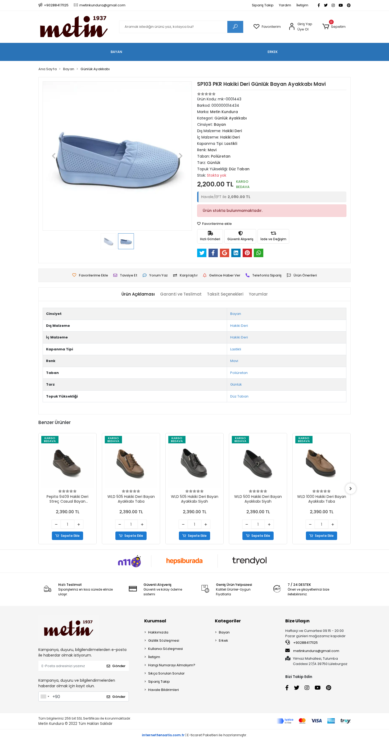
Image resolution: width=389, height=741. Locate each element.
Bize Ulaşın (297, 621)
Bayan (235, 313)
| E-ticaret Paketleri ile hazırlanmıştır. (194, 735)
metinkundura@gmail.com (316, 650)
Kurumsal (155, 621)
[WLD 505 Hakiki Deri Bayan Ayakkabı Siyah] (194, 462)
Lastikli (235, 349)
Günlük (236, 384)
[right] (350, 488)
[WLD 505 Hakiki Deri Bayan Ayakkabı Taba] (131, 462)
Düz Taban (239, 396)
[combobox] (45, 696)
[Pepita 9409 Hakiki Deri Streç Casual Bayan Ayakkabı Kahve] (67, 462)
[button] (334, 26)
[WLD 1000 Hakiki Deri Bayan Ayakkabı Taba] (321, 462)
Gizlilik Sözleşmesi (163, 640)
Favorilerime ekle (216, 223)
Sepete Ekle (70, 535)
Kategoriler (228, 621)
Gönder (118, 665)
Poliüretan (239, 372)
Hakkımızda (158, 632)
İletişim (302, 5)
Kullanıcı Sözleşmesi (165, 648)
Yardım (285, 5)
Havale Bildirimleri (163, 689)
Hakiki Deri (239, 325)
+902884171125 (305, 642)
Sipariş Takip (263, 5)
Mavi (234, 360)
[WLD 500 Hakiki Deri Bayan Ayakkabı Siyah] (258, 462)
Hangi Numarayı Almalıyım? (171, 665)
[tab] (138, 294)
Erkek (223, 640)
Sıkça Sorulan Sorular (166, 673)
